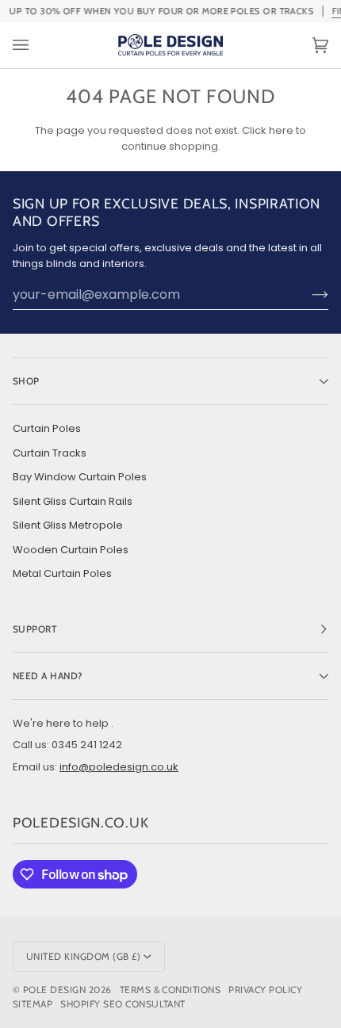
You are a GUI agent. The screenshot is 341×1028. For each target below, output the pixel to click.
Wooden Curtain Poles (70, 549)
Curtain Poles (47, 428)
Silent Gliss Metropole (68, 525)
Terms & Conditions (170, 990)
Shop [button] (26, 381)
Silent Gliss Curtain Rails (72, 501)
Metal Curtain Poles (62, 573)
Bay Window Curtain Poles (80, 476)
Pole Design (54, 990)
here (281, 130)
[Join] (307, 295)
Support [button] (35, 629)
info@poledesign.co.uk (118, 766)
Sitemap (32, 1004)
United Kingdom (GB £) (83, 956)
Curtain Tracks (49, 452)
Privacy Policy (265, 990)
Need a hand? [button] (48, 676)
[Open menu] (36, 45)
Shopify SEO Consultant (123, 1004)
